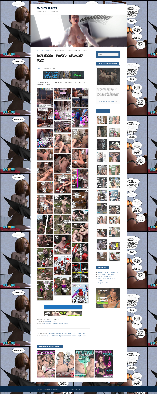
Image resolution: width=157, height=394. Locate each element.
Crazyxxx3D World (57, 323)
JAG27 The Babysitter (105, 276)
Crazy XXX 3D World (47, 8)
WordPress (69, 389)
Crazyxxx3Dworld (101, 98)
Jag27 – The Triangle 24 (106, 274)
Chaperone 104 (103, 283)
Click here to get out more (105, 101)
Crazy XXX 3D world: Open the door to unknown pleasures (65, 336)
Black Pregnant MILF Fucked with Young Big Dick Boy (66, 333)
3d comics (48, 323)
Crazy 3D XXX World (50, 322)
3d (44, 323)
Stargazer (78, 389)
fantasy (66, 323)
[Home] (38, 50)
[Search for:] (108, 54)
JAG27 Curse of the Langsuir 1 (108, 272)
